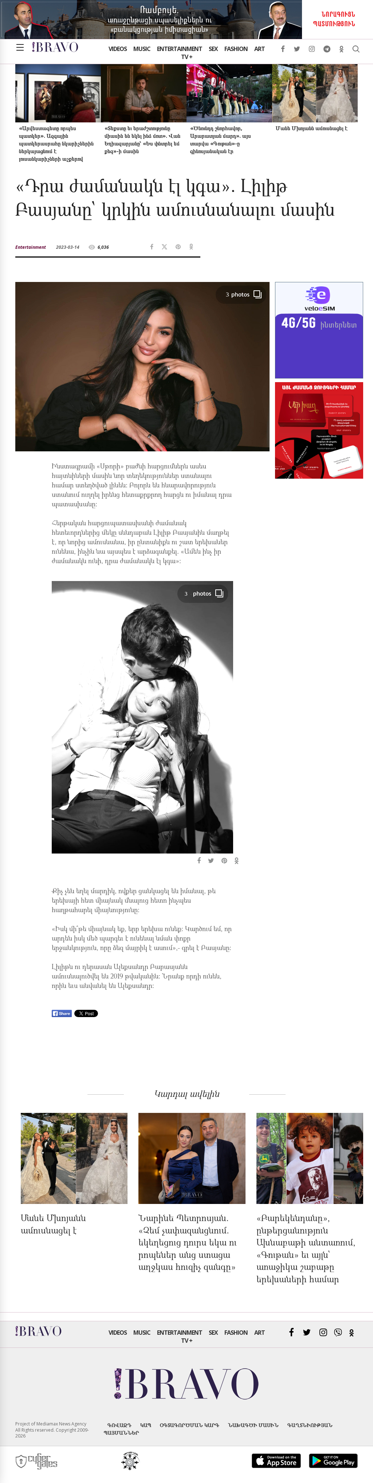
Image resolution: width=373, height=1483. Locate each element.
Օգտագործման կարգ (189, 1424)
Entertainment (179, 49)
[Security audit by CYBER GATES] (37, 1461)
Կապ (145, 1424)
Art (259, 49)
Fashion (236, 49)
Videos (118, 49)
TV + (186, 57)
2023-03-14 (67, 247)
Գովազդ (119, 1424)
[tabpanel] (142, 724)
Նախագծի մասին (253, 1424)
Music (141, 49)
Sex (213, 49)
